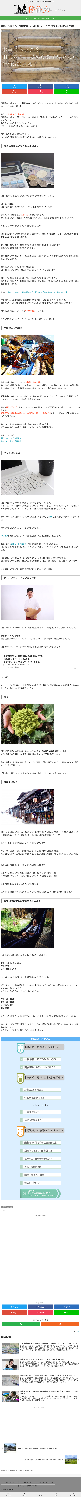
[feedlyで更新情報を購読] (21, 1324)
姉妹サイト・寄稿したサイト (28, 1486)
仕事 (4, 1211)
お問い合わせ (9, 1482)
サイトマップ (28, 1482)
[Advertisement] (40, 1232)
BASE (50, 516)
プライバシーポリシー (46, 1482)
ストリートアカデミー (19, 544)
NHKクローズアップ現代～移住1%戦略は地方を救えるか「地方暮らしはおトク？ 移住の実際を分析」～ (37, 292)
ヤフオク (4, 535)
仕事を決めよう (7, 1207)
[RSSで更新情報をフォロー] (60, 1324)
